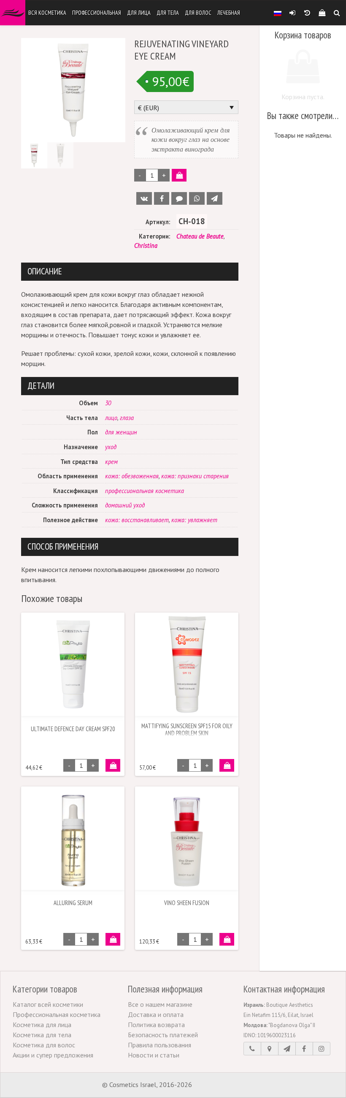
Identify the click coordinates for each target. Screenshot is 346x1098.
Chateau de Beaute (200, 236)
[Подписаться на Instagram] (321, 1048)
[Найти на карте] (269, 1048)
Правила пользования (159, 1045)
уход (110, 447)
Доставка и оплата (156, 1014)
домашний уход (125, 505)
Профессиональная (96, 12)
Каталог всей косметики (48, 1004)
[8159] (112, 765)
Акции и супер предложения (53, 1055)
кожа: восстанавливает (137, 520)
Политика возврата (156, 1024)
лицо (111, 418)
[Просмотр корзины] (321, 12)
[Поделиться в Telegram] (214, 198)
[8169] (226, 939)
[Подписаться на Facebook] (304, 1048)
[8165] (179, 175)
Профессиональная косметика (56, 1014)
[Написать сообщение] (287, 1048)
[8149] (112, 939)
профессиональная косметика (144, 491)
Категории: (154, 236)
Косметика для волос (44, 1045)
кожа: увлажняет (194, 520)
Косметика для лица (42, 1024)
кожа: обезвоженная (132, 476)
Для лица (139, 12)
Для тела (168, 12)
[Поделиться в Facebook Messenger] (179, 198)
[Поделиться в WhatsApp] (197, 198)
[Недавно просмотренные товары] (307, 12)
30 (108, 403)
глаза (127, 418)
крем (111, 462)
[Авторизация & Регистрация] (292, 12)
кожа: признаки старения (195, 476)
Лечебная (228, 12)
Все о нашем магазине (160, 1004)
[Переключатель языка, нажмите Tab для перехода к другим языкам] (277, 12)
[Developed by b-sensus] (219, 1085)
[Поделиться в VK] (144, 198)
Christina (145, 245)
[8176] (226, 765)
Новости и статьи (153, 1055)
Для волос (198, 12)
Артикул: (158, 222)
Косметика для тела (42, 1034)
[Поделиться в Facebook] (162, 198)
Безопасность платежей (163, 1034)
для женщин (121, 432)
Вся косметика (47, 12)
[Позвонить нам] (252, 1048)
